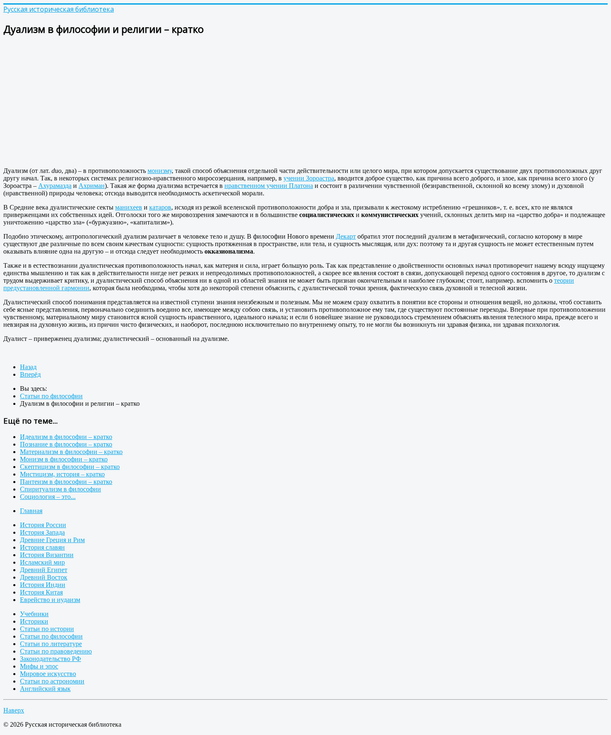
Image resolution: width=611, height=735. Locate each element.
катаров (160, 207)
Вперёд (30, 374)
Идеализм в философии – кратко (66, 436)
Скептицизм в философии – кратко (70, 466)
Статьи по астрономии (52, 681)
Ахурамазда (54, 185)
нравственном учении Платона (268, 185)
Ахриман (92, 185)
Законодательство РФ (50, 658)
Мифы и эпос (39, 666)
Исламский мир (42, 562)
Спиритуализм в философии (60, 489)
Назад (28, 366)
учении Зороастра (308, 178)
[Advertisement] (252, 102)
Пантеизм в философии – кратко (66, 481)
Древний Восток (43, 577)
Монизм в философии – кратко (64, 459)
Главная (31, 510)
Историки (34, 621)
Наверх (13, 710)
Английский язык (45, 688)
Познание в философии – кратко (66, 444)
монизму (160, 170)
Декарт (346, 236)
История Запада (42, 532)
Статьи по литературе (51, 643)
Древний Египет (43, 569)
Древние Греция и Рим (52, 539)
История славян (42, 547)
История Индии (42, 584)
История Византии (47, 554)
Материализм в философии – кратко (71, 451)
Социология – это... (48, 496)
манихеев (128, 207)
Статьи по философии (51, 636)
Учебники (34, 613)
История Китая (41, 592)
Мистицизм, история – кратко (62, 474)
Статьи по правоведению (56, 651)
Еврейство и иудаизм (50, 599)
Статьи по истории (47, 628)
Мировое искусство (48, 673)
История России (43, 524)
